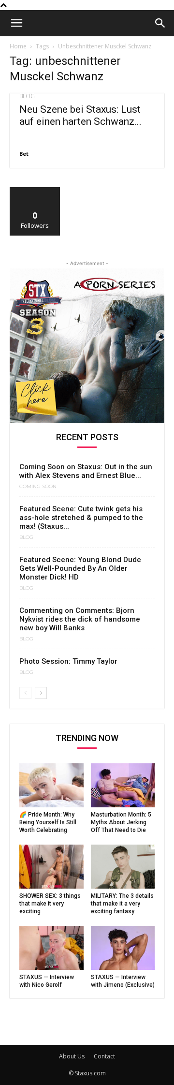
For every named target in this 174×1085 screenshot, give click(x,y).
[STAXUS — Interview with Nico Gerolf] (51, 948)
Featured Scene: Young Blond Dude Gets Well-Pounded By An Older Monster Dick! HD (80, 568)
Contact (104, 1056)
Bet (24, 153)
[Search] (160, 23)
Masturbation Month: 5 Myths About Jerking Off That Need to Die (121, 822)
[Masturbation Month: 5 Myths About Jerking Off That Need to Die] (123, 785)
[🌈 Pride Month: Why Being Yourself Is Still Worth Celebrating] (51, 785)
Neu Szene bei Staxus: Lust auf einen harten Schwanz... (80, 115)
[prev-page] (25, 693)
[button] (16, 23)
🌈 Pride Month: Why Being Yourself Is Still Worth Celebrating (47, 822)
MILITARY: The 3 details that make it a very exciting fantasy (122, 903)
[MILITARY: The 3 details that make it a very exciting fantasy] (123, 867)
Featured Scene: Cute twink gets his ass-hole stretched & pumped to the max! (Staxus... (81, 518)
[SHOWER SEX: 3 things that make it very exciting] (51, 867)
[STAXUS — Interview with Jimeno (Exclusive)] (123, 948)
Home (18, 46)
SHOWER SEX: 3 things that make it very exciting (50, 903)
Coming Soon (38, 486)
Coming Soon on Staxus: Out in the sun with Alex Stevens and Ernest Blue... (85, 471)
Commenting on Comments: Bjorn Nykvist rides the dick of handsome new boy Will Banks (79, 619)
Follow (35, 190)
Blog (27, 96)
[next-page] (41, 693)
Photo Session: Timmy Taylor (68, 661)
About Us (72, 1056)
